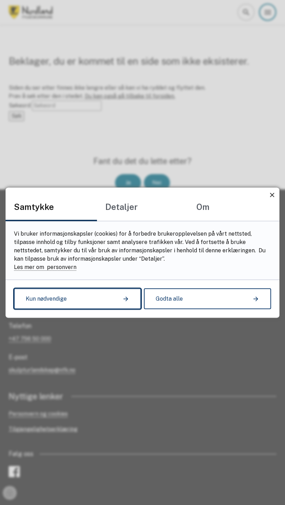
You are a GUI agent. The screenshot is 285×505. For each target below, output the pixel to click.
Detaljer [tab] (121, 206)
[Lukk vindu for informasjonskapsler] (272, 195)
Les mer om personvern (45, 266)
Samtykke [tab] (34, 206)
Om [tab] (203, 206)
